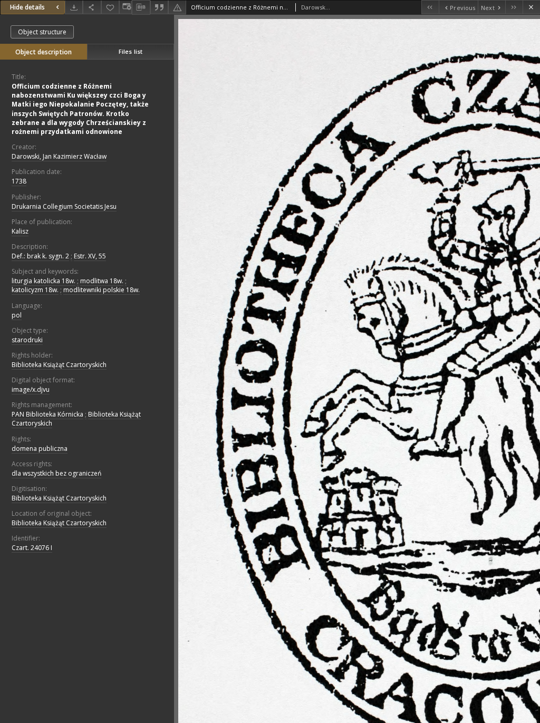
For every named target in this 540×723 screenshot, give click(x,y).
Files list (130, 51)
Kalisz (20, 231)
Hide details (27, 7)
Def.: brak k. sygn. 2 (40, 256)
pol (17, 315)
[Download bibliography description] (141, 7)
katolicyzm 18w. (35, 289)
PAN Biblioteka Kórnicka (47, 414)
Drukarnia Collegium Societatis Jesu (64, 206)
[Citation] (159, 7)
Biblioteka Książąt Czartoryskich (59, 364)
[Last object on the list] (514, 7)
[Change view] (125, 7)
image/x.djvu (31, 389)
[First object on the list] (430, 7)
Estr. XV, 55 (90, 256)
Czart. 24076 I (32, 547)
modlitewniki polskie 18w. (101, 289)
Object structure (42, 31)
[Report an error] (177, 7)
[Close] (531, 7)
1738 (19, 181)
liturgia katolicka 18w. (43, 280)
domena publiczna (40, 448)
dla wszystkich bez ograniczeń (56, 473)
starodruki (27, 339)
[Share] (92, 7)
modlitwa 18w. (101, 280)
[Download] (74, 7)
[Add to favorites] (110, 7)
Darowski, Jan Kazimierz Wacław (59, 156)
